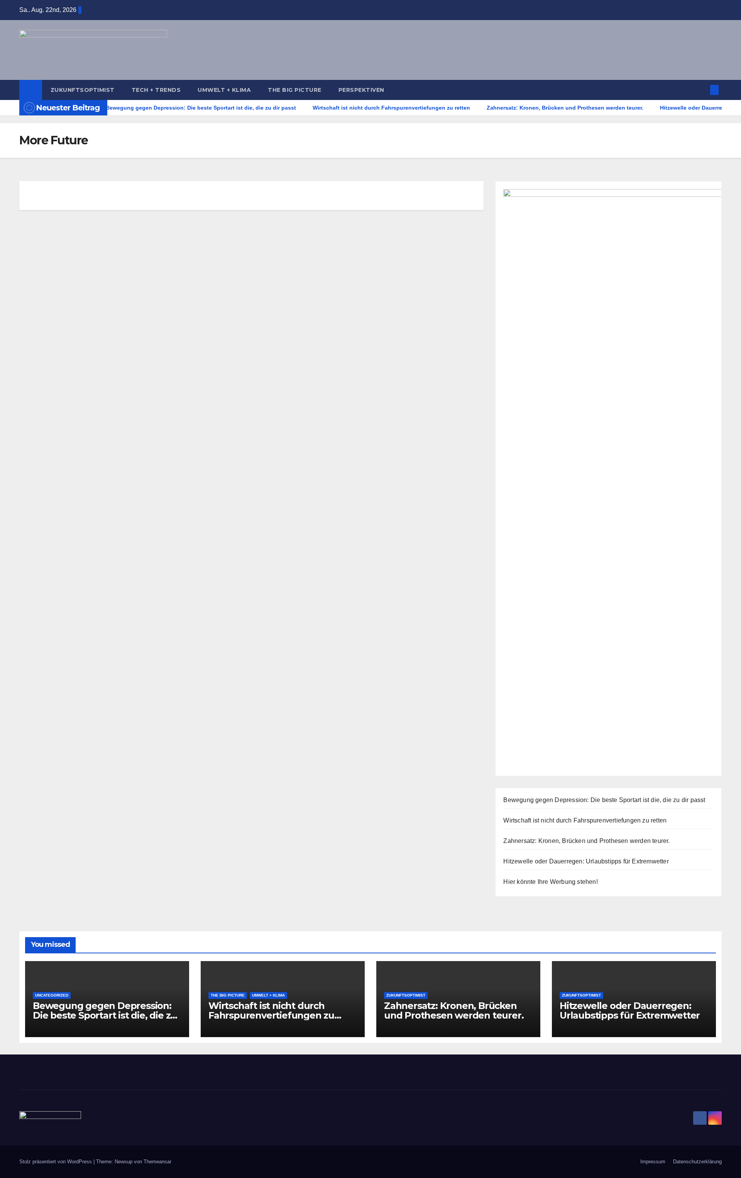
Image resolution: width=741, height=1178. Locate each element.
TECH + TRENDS (156, 89)
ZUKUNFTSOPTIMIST (83, 89)
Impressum (652, 1161)
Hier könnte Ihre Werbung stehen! (550, 881)
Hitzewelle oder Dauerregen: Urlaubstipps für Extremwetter (585, 861)
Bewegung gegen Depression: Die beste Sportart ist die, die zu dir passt (604, 800)
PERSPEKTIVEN (361, 89)
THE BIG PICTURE (294, 89)
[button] (701, 89)
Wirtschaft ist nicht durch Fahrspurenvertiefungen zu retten (585, 820)
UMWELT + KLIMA (224, 89)
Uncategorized (51, 995)
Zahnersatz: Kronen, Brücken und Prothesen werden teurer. (586, 841)
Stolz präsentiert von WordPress (56, 1161)
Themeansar (157, 1161)
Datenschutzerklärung (697, 1161)
